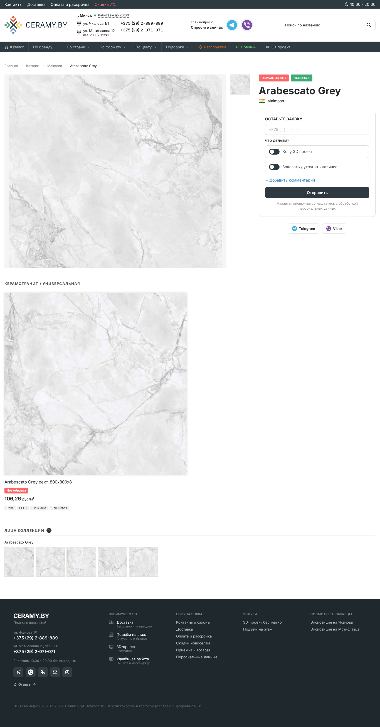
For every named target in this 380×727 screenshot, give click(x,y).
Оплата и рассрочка (70, 4)
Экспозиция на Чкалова (331, 622)
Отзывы (24, 684)
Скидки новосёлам (193, 643)
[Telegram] (232, 25)
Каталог (17, 47)
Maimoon (54, 66)
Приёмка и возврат (193, 650)
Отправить (317, 192)
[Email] (55, 672)
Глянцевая (59, 508)
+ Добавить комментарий (290, 180)
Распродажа (215, 47)
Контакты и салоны (193, 622)
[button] (240, 85)
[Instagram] (67, 672)
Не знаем (39, 508)
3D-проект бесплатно (262, 622)
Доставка (36, 4)
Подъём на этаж (258, 629)
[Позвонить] (43, 672)
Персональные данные (197, 657)
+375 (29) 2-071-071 (141, 30)
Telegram (307, 228)
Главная (11, 66)
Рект (10, 508)
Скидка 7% (105, 4)
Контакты (13, 4)
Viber (337, 228)
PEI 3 (23, 508)
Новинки (248, 47)
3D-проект (280, 47)
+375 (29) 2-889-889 (141, 23)
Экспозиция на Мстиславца (334, 629)
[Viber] (247, 25)
